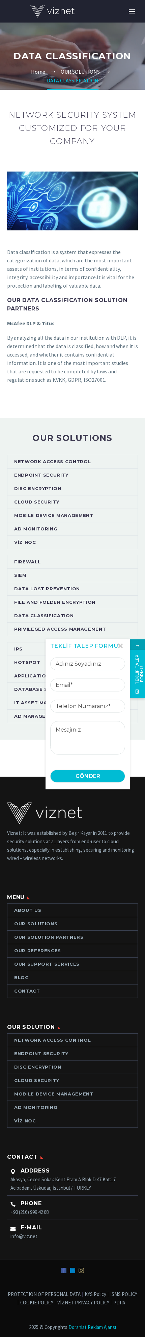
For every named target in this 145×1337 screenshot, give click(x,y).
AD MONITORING (35, 528)
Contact (27, 991)
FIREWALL (27, 561)
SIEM (20, 575)
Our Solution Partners (49, 937)
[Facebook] (63, 1270)
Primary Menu (132, 11)
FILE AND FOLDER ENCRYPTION (54, 602)
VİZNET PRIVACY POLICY (83, 1302)
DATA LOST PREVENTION (47, 588)
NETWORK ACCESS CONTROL (52, 461)
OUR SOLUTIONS (35, 923)
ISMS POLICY (123, 1294)
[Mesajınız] (87, 736)
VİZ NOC (25, 542)
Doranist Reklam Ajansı (92, 1327)
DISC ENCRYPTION (37, 488)
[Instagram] (81, 1270)
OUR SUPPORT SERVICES (47, 964)
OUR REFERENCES (37, 950)
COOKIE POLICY (36, 1302)
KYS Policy (95, 1294)
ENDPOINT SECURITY (41, 475)
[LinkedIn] (72, 1270)
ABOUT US (27, 910)
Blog (21, 977)
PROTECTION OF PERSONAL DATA (44, 1294)
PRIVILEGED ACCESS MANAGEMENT (60, 629)
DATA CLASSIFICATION (44, 615)
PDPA (119, 1302)
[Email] (87, 683)
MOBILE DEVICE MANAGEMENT (53, 515)
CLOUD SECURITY (36, 502)
